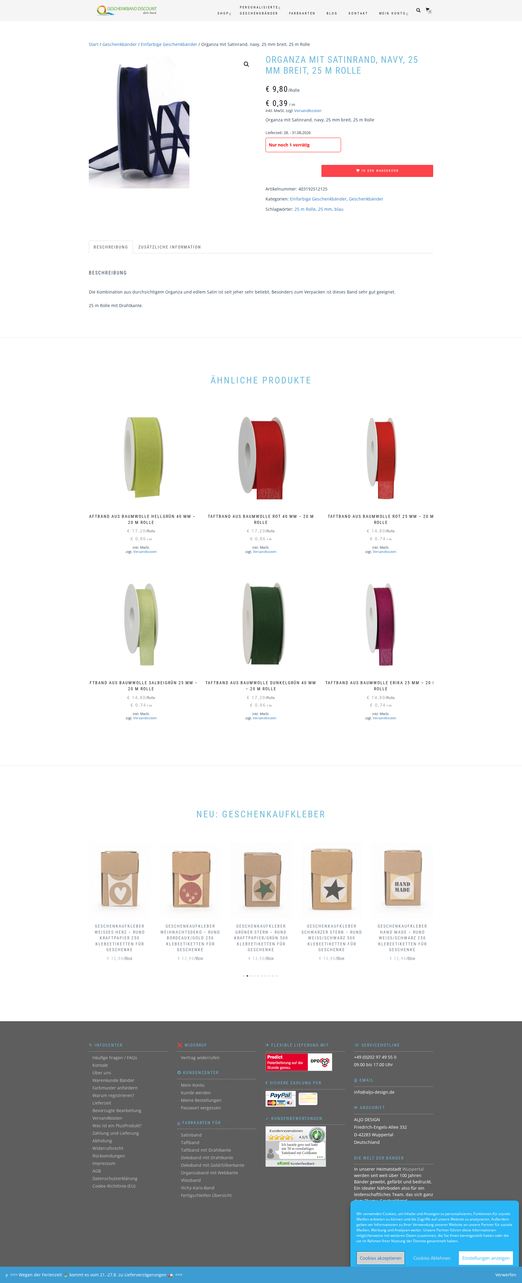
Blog (332, 13)
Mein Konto (392, 13)
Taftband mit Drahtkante (206, 1150)
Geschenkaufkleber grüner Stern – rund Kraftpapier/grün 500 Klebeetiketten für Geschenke (261, 938)
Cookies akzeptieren (380, 1258)
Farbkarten (302, 13)
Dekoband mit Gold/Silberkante (212, 1165)
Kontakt (358, 13)
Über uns (101, 1073)
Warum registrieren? (113, 1095)
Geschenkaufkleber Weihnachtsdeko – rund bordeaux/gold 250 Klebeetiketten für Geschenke (190, 938)
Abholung (102, 1140)
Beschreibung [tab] (111, 247)
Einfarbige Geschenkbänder (169, 44)
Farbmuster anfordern (115, 1088)
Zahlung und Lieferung (115, 1133)
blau (338, 209)
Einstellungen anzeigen (486, 1258)
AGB (96, 1171)
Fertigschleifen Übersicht (206, 1195)
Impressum (103, 1163)
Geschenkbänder (119, 44)
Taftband (190, 1142)
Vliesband (191, 1180)
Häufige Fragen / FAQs (114, 1057)
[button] (246, 64)
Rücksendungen (108, 1156)
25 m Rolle (305, 209)
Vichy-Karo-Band (197, 1188)
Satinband (191, 1135)
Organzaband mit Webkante (209, 1173)
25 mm (325, 209)
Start (93, 44)
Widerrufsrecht (107, 1148)
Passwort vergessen (201, 1108)
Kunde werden (196, 1092)
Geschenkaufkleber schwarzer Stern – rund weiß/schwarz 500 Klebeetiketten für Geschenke (331, 938)
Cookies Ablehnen (431, 1258)
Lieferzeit (101, 1103)
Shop (223, 13)
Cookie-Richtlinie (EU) (113, 1186)
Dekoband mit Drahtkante (207, 1157)
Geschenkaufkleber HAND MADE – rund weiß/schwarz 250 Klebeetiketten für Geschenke (402, 938)
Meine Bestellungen (201, 1100)
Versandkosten (307, 110)
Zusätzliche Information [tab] (169, 247)
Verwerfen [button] (505, 1275)
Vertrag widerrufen (200, 1057)
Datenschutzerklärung (114, 1178)
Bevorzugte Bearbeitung (116, 1110)
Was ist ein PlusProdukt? (117, 1125)
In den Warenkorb (380, 171)
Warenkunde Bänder (113, 1080)
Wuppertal (413, 1169)
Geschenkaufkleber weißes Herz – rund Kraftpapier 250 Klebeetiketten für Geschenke (120, 938)
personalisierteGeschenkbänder (259, 10)
